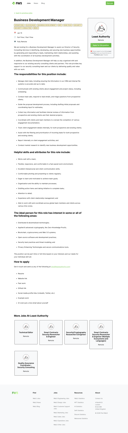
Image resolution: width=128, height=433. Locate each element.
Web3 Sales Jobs (59, 416)
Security (77, 25)
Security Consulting (23, 28)
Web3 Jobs (36, 398)
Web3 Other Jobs (59, 424)
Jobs (29, 3)
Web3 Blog (36, 406)
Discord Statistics (80, 414)
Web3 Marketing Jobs (61, 412)
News (36, 3)
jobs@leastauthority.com (60, 267)
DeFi (60, 25)
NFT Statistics (79, 402)
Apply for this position (101, 45)
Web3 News (37, 402)
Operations (19, 25)
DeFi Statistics (79, 410)
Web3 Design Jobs (60, 402)
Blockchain (30, 25)
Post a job (110, 3)
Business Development (47, 25)
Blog (43, 3)
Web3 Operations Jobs (61, 420)
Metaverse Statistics (81, 418)
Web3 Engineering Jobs (61, 398)
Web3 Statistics (79, 398)
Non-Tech (68, 25)
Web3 (36, 28)
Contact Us (98, 398)
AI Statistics (78, 406)
